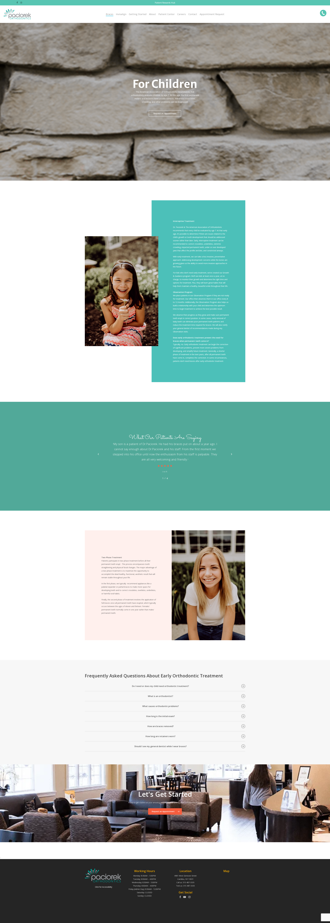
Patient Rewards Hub (165, 2)
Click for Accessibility (103, 887)
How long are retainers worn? (160, 736)
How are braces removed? (160, 726)
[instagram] (189, 897)
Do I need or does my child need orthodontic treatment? (160, 686)
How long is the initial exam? (160, 716)
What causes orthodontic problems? (160, 706)
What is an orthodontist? (160, 696)
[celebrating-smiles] (323, 14)
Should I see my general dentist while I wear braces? (160, 746)
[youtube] (184, 897)
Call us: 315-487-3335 (185, 882)
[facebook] (174, 897)
